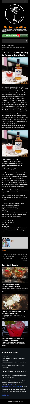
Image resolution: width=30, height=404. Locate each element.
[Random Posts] (24, 1)
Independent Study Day (15, 386)
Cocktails (4, 250)
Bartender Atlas (15, 27)
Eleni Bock (6, 238)
